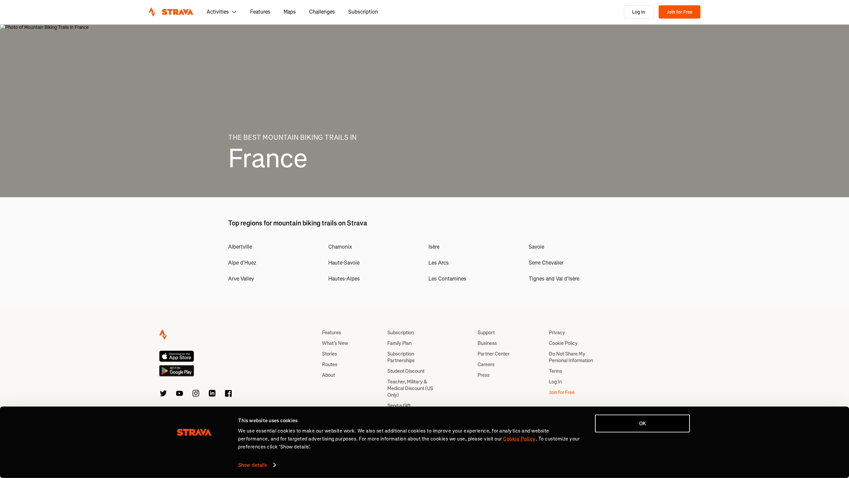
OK (642, 423)
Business (487, 343)
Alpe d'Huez (242, 262)
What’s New (335, 343)
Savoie (536, 246)
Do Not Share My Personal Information (571, 357)
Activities (218, 11)
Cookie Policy (563, 343)
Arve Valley (241, 278)
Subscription (363, 11)
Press (484, 375)
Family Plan (399, 343)
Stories (329, 354)
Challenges (322, 11)
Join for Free (679, 12)
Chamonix (340, 246)
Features (260, 11)
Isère (433, 246)
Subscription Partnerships (401, 357)
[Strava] (171, 12)
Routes (329, 364)
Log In (638, 12)
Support (486, 332)
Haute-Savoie (343, 262)
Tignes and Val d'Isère (554, 278)
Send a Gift (399, 405)
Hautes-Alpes (344, 278)
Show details (252, 465)
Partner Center (493, 354)
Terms (555, 371)
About (328, 375)
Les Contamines (447, 278)
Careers (486, 364)
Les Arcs (438, 262)
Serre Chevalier (546, 262)
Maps (290, 11)
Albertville (240, 246)
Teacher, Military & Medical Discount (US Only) (410, 388)
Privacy (557, 332)
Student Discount (405, 371)
